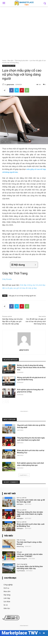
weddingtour (20, 504)
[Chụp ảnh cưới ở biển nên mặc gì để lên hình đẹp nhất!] (8, 428)
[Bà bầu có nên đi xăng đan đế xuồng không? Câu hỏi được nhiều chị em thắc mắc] (8, 369)
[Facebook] (11, 90)
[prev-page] (3, 401)
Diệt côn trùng (21, 539)
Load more (23, 475)
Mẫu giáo (19, 552)
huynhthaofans (21, 571)
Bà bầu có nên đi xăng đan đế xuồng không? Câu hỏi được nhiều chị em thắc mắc (31, 367)
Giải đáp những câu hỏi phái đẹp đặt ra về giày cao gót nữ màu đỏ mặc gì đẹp (12, 321)
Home (4, 60)
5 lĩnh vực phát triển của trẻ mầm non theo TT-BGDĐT (30, 555)
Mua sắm (10, 60)
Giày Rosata (7, 279)
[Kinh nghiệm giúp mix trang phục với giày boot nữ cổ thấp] (8, 393)
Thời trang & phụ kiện (21, 60)
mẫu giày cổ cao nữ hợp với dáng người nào (22, 295)
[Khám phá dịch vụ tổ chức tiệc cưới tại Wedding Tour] (8, 454)
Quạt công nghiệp (22, 564)
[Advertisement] (24, 31)
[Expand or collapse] (35, 265)
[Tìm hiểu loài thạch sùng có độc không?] (8, 544)
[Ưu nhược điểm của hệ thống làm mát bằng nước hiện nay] (8, 568)
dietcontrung (20, 546)
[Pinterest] (22, 90)
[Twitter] (16, 90)
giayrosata (10, 84)
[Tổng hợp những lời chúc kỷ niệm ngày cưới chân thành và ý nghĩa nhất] (8, 441)
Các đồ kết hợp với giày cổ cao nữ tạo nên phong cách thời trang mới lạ (36, 321)
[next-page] (7, 401)
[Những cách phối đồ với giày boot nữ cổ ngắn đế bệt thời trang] (8, 381)
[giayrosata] (3, 84)
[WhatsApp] (27, 90)
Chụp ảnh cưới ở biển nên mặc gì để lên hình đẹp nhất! (31, 501)
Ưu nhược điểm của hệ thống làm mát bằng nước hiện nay (30, 567)
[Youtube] (44, 633)
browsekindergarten (22, 558)
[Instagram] (36, 633)
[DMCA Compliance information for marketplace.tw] (11, 620)
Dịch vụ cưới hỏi (21, 497)
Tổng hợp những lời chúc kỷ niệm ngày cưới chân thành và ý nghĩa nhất (30, 514)
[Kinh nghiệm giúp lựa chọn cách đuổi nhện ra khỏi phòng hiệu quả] (8, 466)
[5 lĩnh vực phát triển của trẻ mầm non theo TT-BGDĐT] (8, 556)
